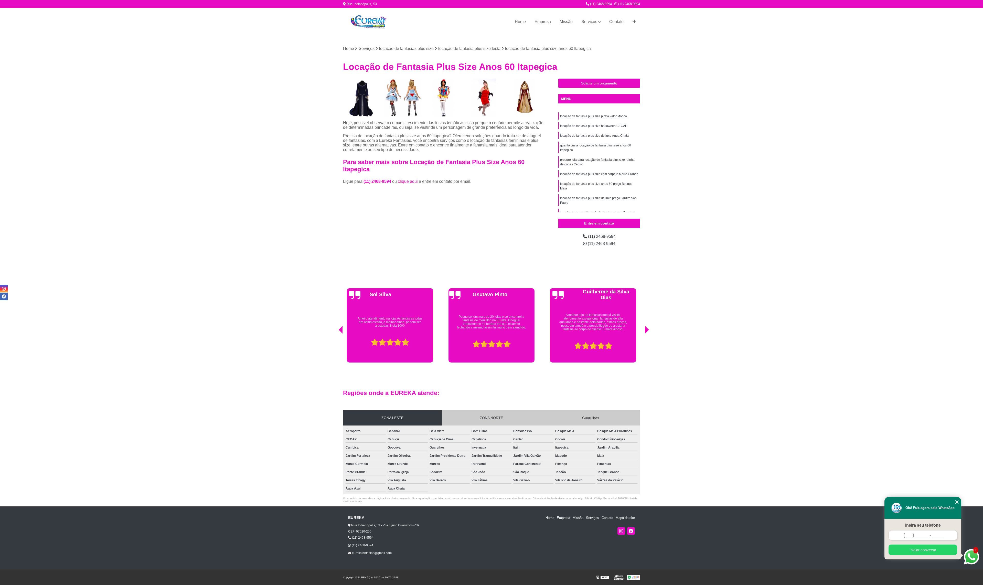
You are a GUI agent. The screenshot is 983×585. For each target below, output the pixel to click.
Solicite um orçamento (599, 83)
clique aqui (408, 181)
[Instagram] (621, 531)
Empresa (543, 21)
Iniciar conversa (923, 550)
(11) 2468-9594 (600, 4)
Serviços (589, 21)
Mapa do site (625, 518)
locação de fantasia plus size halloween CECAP (593, 126)
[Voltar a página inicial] (368, 22)
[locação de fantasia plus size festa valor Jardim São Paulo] (484, 98)
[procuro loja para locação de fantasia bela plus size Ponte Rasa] (443, 98)
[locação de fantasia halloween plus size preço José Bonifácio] (524, 98)
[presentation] (333, 349)
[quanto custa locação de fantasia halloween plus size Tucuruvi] (362, 98)
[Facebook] (631, 531)
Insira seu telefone (923, 525)
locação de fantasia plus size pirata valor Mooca (593, 116)
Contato (616, 21)
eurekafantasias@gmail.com (371, 553)
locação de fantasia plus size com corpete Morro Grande (599, 174)
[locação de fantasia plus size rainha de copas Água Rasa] (403, 98)
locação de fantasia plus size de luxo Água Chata (594, 135)
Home (520, 21)
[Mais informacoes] (634, 22)
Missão (566, 21)
